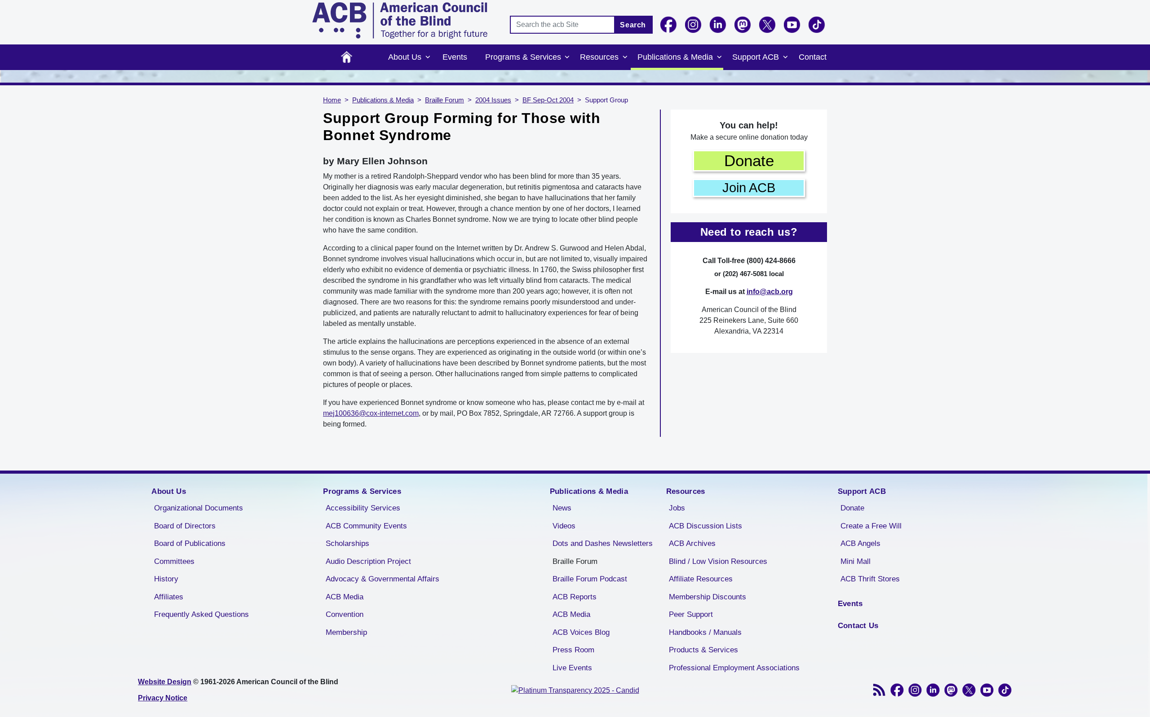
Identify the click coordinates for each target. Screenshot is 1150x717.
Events (454, 57)
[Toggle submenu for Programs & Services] (567, 57)
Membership (346, 632)
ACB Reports (575, 597)
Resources (599, 57)
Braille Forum (444, 100)
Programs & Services (523, 57)
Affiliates (168, 597)
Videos (564, 526)
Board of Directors (185, 526)
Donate (749, 160)
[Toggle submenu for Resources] (625, 57)
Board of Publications (190, 543)
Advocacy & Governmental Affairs (382, 579)
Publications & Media (675, 57)
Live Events (572, 668)
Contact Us (858, 625)
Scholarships (347, 543)
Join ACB (748, 187)
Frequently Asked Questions (201, 614)
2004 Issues (493, 100)
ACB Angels (860, 543)
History (166, 579)
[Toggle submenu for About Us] (428, 57)
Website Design (164, 682)
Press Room (573, 650)
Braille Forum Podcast (590, 579)
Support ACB (755, 57)
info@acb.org (770, 291)
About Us (404, 57)
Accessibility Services (363, 508)
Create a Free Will (871, 526)
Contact (813, 57)
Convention (344, 614)
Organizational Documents (198, 508)
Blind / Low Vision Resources (718, 561)
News (562, 508)
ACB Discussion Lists (705, 526)
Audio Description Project (368, 561)
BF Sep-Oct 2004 (548, 100)
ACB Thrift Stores (870, 579)
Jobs (677, 508)
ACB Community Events (366, 526)
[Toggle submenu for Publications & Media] (719, 57)
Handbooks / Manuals (705, 632)
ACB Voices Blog (581, 632)
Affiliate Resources (701, 579)
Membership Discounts (707, 597)
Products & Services (703, 650)
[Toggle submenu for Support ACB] (785, 57)
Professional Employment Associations (734, 668)
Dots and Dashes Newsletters (603, 543)
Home (346, 57)
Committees (174, 561)
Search (633, 25)
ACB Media (344, 597)
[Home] (399, 20)
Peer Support (691, 614)
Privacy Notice (162, 698)
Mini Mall (855, 561)
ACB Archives (692, 543)
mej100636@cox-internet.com (371, 413)
